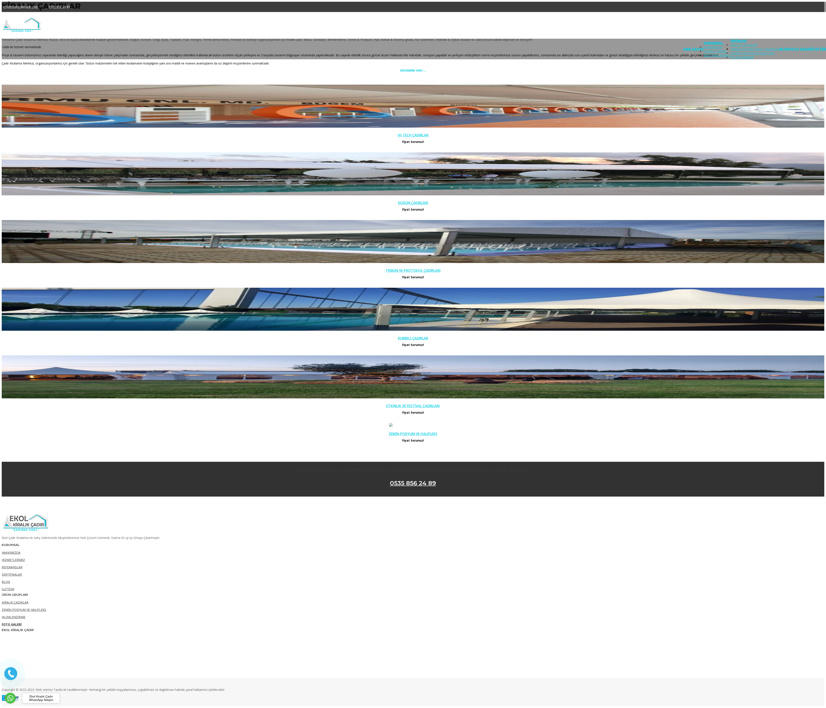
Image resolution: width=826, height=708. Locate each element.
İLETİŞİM (8, 589)
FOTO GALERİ (800, 49)
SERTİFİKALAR (12, 574)
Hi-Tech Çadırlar (413, 135)
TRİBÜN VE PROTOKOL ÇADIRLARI (755, 49)
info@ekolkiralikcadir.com (20, 7)
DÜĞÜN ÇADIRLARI (413, 202)
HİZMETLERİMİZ (715, 51)
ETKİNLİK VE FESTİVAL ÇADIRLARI (413, 406)
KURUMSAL (713, 43)
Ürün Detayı (413, 107)
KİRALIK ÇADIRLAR (743, 45)
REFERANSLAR (12, 567)
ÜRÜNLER (738, 40)
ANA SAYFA (693, 49)
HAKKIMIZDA (713, 47)
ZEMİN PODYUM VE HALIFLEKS (752, 53)
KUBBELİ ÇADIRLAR (413, 338)
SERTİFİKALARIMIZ (717, 55)
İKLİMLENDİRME (742, 57)
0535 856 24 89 (413, 483)
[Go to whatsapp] (10, 698)
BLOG (784, 49)
